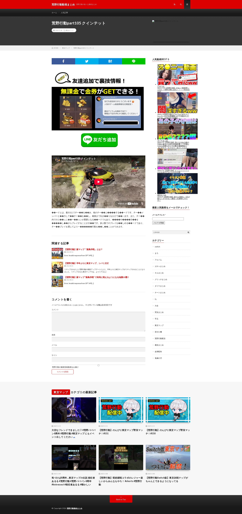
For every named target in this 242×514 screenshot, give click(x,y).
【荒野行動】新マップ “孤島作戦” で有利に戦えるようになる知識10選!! (96, 277)
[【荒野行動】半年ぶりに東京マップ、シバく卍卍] (57, 267)
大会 (156, 306)
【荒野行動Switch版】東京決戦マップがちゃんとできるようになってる (167, 479)
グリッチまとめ (161, 279)
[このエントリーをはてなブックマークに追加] (110, 61)
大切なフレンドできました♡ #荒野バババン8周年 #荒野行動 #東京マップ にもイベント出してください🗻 (73, 433)
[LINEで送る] (133, 61)
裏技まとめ (159, 345)
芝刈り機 (158, 332)
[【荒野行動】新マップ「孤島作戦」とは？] (57, 253)
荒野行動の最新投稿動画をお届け (65, 367)
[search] (188, 232)
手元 (156, 319)
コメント (55, 309)
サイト (54, 355)
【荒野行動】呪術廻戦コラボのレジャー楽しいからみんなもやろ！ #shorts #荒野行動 (121, 481)
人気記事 (64, 12)
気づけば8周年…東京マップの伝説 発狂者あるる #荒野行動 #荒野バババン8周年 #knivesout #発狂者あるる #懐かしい (73, 481)
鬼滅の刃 (158, 358)
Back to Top (121, 499)
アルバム (158, 260)
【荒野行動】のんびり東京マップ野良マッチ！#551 (121, 432)
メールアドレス (159, 215)
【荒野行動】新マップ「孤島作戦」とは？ (83, 249)
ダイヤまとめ (160, 286)
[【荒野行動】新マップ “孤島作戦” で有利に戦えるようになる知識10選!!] (57, 281)
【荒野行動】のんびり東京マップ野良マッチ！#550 (168, 432)
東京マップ (69, 30)
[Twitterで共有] (87, 61)
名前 (53, 335)
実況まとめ (159, 312)
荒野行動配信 (160, 338)
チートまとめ (160, 292)
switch (157, 247)
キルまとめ (159, 273)
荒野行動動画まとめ (74, 508)
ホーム (54, 12)
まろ (156, 253)
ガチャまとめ (160, 266)
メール (54, 345)
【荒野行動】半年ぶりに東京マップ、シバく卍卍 (86, 263)
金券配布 (158, 351)
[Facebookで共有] (63, 61)
